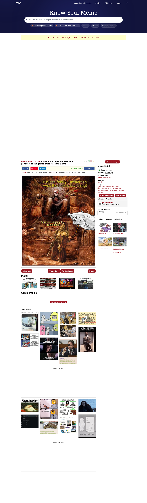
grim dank (118, 188)
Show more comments (58, 302)
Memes (95, 26)
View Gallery (54, 271)
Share (26, 168)
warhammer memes (105, 190)
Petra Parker (102, 233)
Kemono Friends (103, 248)
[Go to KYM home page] (17, 4)
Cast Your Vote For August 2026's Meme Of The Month (73, 37)
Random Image (67, 271)
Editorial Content (108, 26)
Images (85, 26)
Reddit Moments (108, 202)
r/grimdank (101, 187)
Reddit (100, 182)
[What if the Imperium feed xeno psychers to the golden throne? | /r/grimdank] (58, 221)
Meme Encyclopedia (82, 3)
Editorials (108, 3)
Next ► (91, 271)
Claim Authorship (106, 195)
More (119, 3)
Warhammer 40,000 (30, 161)
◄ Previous (26, 271)
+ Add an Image (112, 162)
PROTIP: (24, 172)
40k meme (116, 190)
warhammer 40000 (112, 187)
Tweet (43, 168)
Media (97, 3)
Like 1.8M (90, 168)
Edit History (120, 195)
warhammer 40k (103, 188)
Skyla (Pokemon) (118, 233)
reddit (112, 188)
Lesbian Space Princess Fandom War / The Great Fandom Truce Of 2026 (119, 250)
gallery (53, 172)
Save (35, 168)
